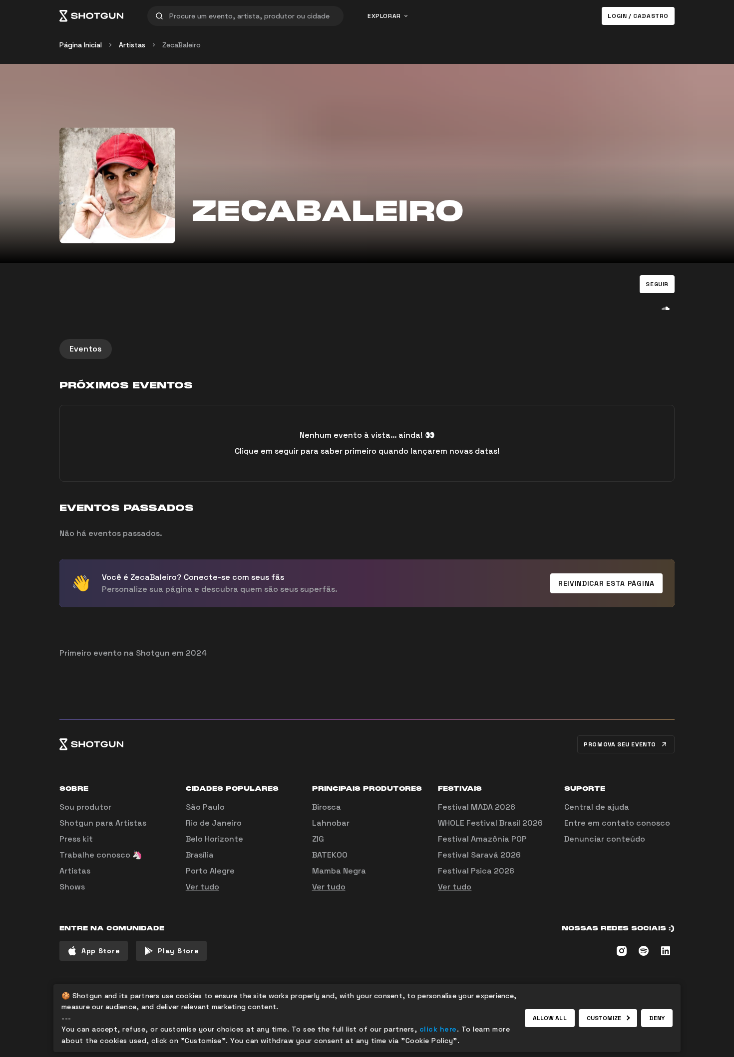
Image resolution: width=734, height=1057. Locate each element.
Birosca (326, 807)
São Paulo (205, 807)
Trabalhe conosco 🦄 (100, 855)
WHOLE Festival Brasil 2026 (490, 823)
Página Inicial (80, 44)
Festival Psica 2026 (476, 871)
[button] (657, 284)
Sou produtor (85, 807)
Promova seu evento (620, 744)
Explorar (384, 16)
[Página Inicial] (91, 16)
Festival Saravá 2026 (479, 855)
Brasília (200, 855)
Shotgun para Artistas (102, 823)
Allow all (550, 1018)
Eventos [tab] (85, 349)
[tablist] (367, 349)
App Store (100, 950)
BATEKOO (330, 855)
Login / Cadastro (638, 16)
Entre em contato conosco (617, 823)
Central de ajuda (596, 807)
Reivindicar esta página (606, 583)
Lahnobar (331, 823)
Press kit (76, 839)
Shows (72, 886)
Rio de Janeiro (214, 823)
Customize (604, 1018)
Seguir (657, 284)
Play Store (178, 950)
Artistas (132, 44)
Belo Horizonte (214, 839)
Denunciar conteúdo (604, 839)
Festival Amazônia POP (482, 839)
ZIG (318, 839)
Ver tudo (202, 886)
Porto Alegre (210, 871)
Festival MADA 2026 (476, 807)
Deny (657, 1018)
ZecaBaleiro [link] (181, 44)
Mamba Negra (339, 871)
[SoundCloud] (666, 308)
